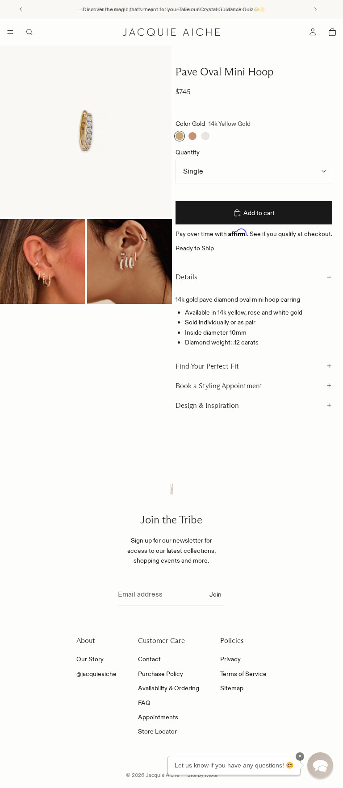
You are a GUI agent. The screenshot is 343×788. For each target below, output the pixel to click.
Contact (149, 659)
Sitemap (231, 688)
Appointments (158, 717)
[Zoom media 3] (129, 261)
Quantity (188, 152)
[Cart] (332, 32)
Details (186, 277)
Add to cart (259, 213)
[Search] (29, 32)
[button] (320, 765)
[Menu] (10, 32)
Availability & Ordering (168, 688)
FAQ (144, 703)
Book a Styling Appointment (219, 386)
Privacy (230, 659)
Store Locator (157, 732)
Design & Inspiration (207, 405)
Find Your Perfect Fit (207, 366)
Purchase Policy (160, 674)
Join (215, 595)
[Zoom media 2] (42, 261)
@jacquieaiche (96, 674)
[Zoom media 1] (86, 131)
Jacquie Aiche (162, 774)
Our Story (90, 659)
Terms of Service (243, 674)
